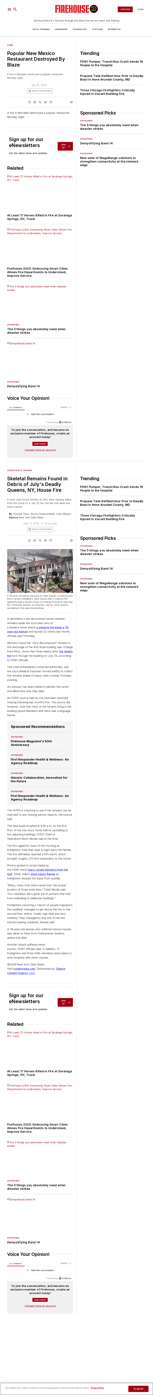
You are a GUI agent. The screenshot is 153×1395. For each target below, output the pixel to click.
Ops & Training (41, 29)
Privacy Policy (97, 1388)
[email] (50, 102)
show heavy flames (43, 874)
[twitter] (40, 102)
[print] (71, 102)
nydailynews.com (24, 968)
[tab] (16, 407)
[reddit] (45, 102)
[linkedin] (34, 102)
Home (10, 45)
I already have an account (40, 449)
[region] (40, 415)
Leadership (61, 29)
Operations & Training (19, 470)
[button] (9, 9)
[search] (15, 9)
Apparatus (114, 29)
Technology (79, 29)
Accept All (138, 1389)
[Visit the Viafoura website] (65, 422)
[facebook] (29, 102)
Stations (97, 29)
